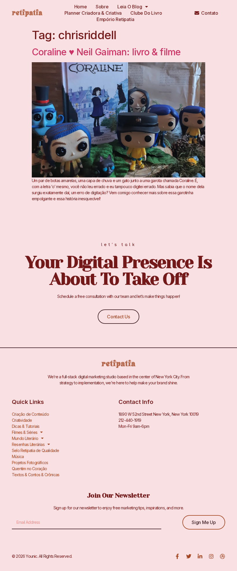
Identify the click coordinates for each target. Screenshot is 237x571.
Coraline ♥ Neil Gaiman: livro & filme (106, 52)
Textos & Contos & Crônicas (35, 474)
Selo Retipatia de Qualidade (35, 450)
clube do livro (146, 13)
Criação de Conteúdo (30, 414)
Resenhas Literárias (28, 444)
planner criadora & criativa (93, 13)
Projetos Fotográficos (30, 462)
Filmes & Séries (24, 432)
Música (18, 456)
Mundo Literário (25, 438)
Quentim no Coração (29, 468)
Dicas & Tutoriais (25, 426)
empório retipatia (115, 19)
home (80, 7)
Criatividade (22, 420)
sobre (102, 7)
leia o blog (129, 7)
